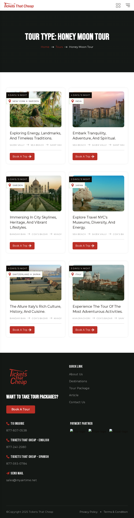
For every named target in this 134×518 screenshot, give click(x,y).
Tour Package (79, 388)
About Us (76, 374)
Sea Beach (37, 145)
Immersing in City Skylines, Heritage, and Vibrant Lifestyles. (33, 222)
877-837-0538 (16, 430)
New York (19, 101)
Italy (78, 274)
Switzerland (21, 274)
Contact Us (77, 402)
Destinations (78, 381)
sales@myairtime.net (21, 480)
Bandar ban (18, 234)
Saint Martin (58, 145)
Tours (59, 47)
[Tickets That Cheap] (19, 5)
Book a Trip (20, 156)
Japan (79, 185)
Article (74, 395)
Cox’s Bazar (40, 234)
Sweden (34, 101)
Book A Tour (21, 409)
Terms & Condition (116, 511)
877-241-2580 (16, 447)
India (78, 101)
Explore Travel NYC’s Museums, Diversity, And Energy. (94, 222)
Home (45, 47)
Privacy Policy (89, 511)
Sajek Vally (17, 145)
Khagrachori (81, 318)
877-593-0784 (16, 463)
